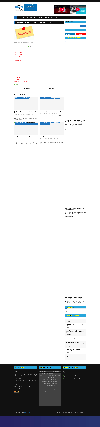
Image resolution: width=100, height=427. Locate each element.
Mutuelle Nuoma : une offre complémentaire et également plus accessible (24, 137)
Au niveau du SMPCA (44, 97)
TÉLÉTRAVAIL (17, 75)
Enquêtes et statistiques (56, 393)
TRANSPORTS (17, 79)
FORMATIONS (52, 17)
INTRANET (58, 399)
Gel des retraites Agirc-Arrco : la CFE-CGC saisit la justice (25, 112)
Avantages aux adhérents (45, 389)
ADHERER (36, 17)
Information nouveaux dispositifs (46, 399)
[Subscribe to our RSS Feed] (16, 84)
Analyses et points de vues (54, 375)
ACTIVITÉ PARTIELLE (19, 52)
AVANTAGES (41, 17)
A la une (16, 97)
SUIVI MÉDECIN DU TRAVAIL (20, 73)
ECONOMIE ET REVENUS (19, 62)
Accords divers (43, 371)
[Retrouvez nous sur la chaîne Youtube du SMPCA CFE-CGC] (18, 84)
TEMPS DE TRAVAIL (18, 77)
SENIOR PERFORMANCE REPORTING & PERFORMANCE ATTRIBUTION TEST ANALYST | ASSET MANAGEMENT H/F (75, 344)
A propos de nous (48, 122)
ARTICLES (47, 17)
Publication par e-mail (50, 402)
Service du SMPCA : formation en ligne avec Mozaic (51, 111)
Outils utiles (55, 400)
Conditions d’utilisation (78, 412)
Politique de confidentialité (67, 412)
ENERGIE (16, 64)
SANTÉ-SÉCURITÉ (18, 71)
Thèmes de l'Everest (28, 412)
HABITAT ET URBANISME (19, 69)
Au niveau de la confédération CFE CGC (21, 98)
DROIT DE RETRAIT (18, 60)
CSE (16, 58)
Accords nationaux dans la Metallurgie (50, 373)
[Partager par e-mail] (30, 46)
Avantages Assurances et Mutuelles (50, 387)
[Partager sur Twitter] (27, 46)
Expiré (44, 395)
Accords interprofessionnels (25, 97)
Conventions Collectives (44, 393)
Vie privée (59, 412)
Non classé (44, 400)
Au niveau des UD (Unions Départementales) (50, 383)
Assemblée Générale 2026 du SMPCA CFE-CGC (50, 136)
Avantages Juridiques (56, 389)
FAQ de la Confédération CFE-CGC (20, 81)
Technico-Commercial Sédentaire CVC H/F (74, 320)
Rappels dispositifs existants (45, 404)
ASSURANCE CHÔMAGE (19, 56)
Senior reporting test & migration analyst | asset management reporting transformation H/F (75, 331)
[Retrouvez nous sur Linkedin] (15, 84)
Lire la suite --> (71, 216)
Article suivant (51, 88)
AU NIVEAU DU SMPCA (21, 17)
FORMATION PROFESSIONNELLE (21, 67)
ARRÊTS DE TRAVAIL (19, 54)
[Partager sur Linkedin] (28, 46)
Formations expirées (50, 397)
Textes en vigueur (57, 404)
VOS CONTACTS (30, 17)
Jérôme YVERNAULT (30, 42)
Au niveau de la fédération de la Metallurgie (50, 381)
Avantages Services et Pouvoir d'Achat (47, 98)
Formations (57, 98)
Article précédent (26, 88)
